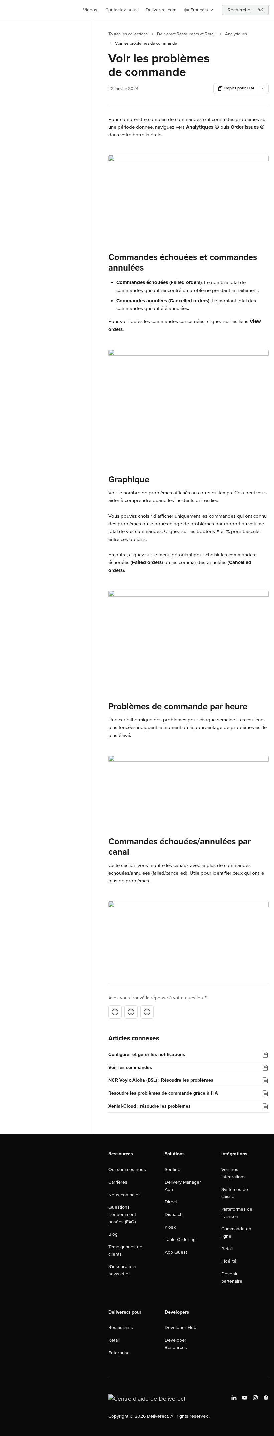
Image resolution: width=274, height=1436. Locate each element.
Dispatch (174, 1214)
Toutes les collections (128, 34)
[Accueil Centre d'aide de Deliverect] (6, 10)
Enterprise (119, 1353)
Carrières (117, 1182)
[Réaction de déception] (115, 1012)
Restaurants (120, 1327)
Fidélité (228, 1261)
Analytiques (236, 34)
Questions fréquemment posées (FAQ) (122, 1214)
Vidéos (90, 10)
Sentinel (173, 1169)
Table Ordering (180, 1239)
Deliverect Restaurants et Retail (186, 34)
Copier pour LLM (239, 88)
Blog (113, 1234)
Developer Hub (180, 1327)
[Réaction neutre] (131, 1012)
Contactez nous (121, 10)
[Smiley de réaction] (147, 1012)
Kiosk (170, 1227)
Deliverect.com (161, 10)
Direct (171, 1202)
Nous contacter (124, 1195)
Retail (227, 1249)
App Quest (176, 1252)
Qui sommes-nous (127, 1169)
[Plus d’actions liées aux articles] (263, 88)
